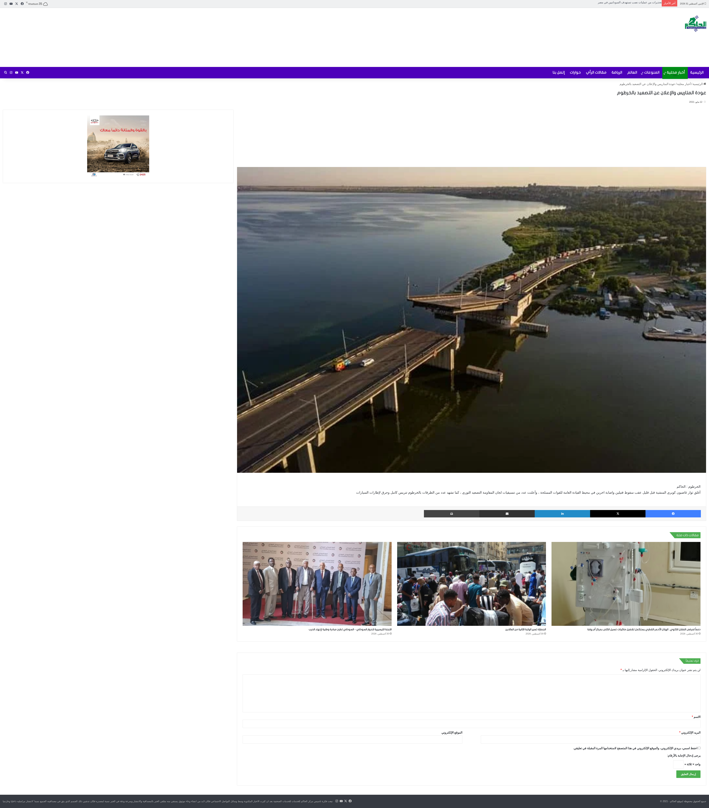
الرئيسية (697, 72)
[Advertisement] (236, 37)
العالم (632, 72)
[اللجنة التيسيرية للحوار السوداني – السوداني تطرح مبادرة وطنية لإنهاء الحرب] (317, 584)
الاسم (696, 716)
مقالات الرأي (596, 72)
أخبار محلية (676, 72)
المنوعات (652, 72)
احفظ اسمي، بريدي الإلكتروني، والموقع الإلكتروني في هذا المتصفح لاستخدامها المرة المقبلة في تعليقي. (635, 748)
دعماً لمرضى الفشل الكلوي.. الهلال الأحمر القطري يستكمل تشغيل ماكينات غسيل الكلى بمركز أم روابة (603, 2)
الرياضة (617, 72)
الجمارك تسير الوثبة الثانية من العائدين (525, 629)
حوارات (575, 72)
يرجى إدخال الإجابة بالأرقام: (684, 755)
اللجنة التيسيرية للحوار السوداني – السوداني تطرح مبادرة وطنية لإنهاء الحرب (350, 629)
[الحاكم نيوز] (695, 23)
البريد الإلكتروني (690, 732)
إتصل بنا (559, 72)
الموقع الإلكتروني (451, 732)
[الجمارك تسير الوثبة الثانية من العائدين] (471, 584)
